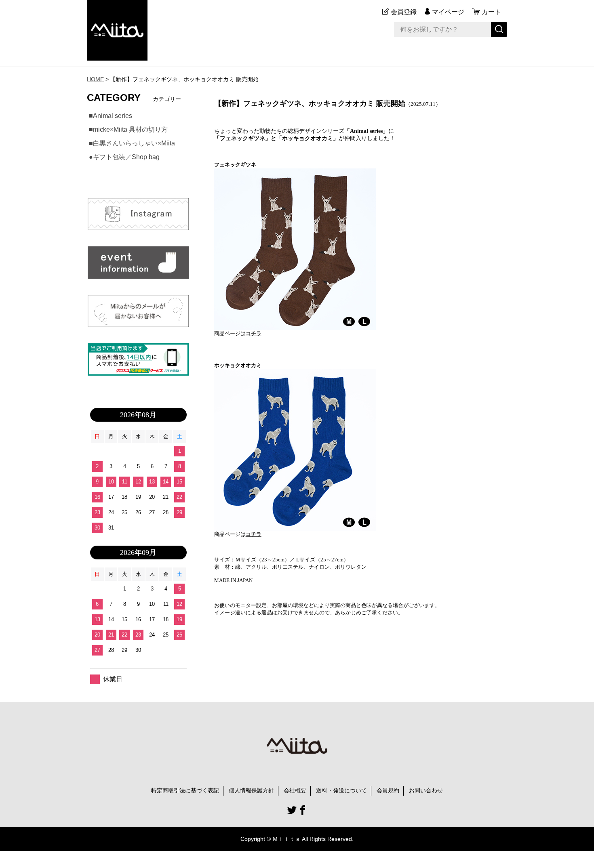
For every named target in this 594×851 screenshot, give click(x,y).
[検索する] (499, 29)
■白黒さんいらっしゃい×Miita (132, 143)
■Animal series (110, 115)
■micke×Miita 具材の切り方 (128, 129)
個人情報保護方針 (251, 790)
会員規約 (388, 790)
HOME (95, 79)
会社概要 (295, 790)
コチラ (253, 333)
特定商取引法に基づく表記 (185, 790)
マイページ (448, 11)
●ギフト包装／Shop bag (124, 156)
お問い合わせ (426, 790)
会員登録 (404, 11)
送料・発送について (341, 790)
